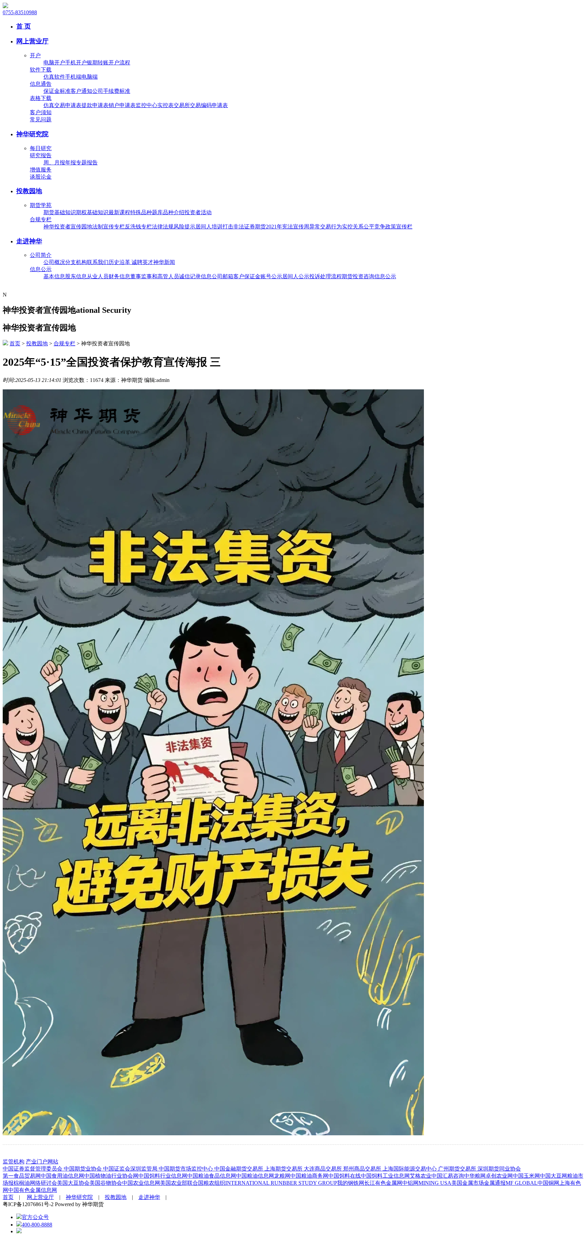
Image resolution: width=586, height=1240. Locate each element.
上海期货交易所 (284, 1169)
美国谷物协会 (106, 1183)
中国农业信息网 (141, 1183)
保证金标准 (57, 91)
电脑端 (89, 77)
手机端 (73, 77)
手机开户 (76, 62)
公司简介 (41, 255)
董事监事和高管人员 (154, 276)
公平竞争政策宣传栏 (388, 226)
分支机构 (76, 262)
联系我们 (98, 262)
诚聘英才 (142, 262)
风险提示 (184, 226)
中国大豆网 (553, 1176)
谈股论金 (41, 177)
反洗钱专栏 (138, 226)
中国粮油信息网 (255, 1176)
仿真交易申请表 (62, 105)
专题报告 (87, 162)
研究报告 (41, 155)
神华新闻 (164, 262)
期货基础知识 (59, 212)
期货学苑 (41, 205)
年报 (70, 162)
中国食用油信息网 (62, 1176)
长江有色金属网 (383, 1183)
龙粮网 (282, 1176)
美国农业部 (173, 1183)
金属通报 (495, 1183)
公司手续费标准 (111, 91)
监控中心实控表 (155, 105)
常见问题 (41, 119)
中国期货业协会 (83, 1169)
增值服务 (41, 169)
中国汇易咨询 (447, 1176)
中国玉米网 (526, 1176)
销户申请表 (122, 105)
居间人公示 (295, 276)
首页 (14, 343)
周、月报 (54, 162)
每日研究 (41, 148)
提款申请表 (95, 105)
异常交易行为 (325, 226)
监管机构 (13, 1161)
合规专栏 (41, 219)
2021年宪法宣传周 (287, 226)
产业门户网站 (42, 1161)
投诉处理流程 (325, 276)
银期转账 (98, 62)
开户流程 (119, 62)
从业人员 (98, 276)
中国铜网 (548, 1183)
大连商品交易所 (323, 1169)
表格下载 (41, 98)
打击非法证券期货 (244, 226)
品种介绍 (173, 212)
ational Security (103, 310)
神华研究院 (32, 134)
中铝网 (410, 1183)
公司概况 (54, 262)
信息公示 (41, 269)
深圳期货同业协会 (499, 1169)
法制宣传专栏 (108, 226)
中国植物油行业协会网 (111, 1176)
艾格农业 (420, 1176)
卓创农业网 (499, 1176)
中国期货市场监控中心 (186, 1169)
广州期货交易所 (457, 1169)
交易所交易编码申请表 (201, 105)
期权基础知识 (92, 212)
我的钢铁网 (350, 1183)
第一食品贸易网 (22, 1176)
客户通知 (81, 91)
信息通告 (41, 84)
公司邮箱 (222, 276)
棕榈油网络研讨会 (35, 1183)
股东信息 (76, 276)
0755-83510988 (20, 12)
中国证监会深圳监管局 (131, 1169)
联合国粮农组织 (206, 1183)
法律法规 (163, 226)
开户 (35, 55)
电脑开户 (54, 62)
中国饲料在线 (344, 1176)
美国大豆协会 (73, 1183)
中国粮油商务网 (309, 1176)
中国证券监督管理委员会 (33, 1169)
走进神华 (29, 241)
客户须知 (41, 112)
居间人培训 (208, 226)
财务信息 (119, 276)
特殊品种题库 (146, 212)
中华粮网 (475, 1176)
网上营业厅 (32, 41)
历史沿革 (120, 262)
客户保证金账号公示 (257, 276)
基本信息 (54, 276)
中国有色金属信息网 (32, 1190)
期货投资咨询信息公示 (369, 276)
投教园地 (29, 191)
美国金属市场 (467, 1183)
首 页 (23, 26)
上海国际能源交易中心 (410, 1169)
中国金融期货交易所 (239, 1169)
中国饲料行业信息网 (162, 1176)
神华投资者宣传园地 (67, 226)
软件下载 (41, 70)
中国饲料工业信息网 (385, 1176)
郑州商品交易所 (363, 1169)
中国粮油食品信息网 (211, 1176)
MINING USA (434, 1183)
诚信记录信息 (195, 276)
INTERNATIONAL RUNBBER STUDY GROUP (281, 1183)
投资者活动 (198, 212)
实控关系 (353, 226)
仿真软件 (54, 77)
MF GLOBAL (522, 1183)
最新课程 (119, 212)
